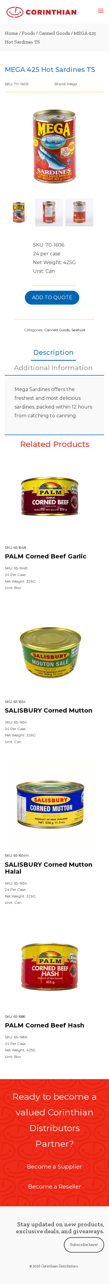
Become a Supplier (54, 1166)
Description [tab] (53, 352)
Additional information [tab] (53, 368)
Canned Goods (54, 33)
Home (11, 33)
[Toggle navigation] (101, 12)
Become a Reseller (54, 1186)
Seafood (78, 330)
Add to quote (52, 297)
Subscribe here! (84, 1244)
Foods (28, 33)
